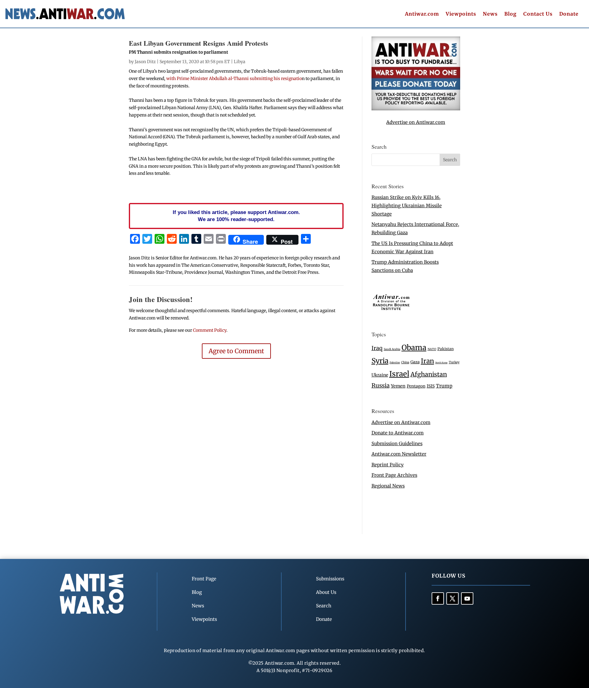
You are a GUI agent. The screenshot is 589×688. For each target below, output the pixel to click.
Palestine (395, 362)
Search (323, 606)
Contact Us (537, 14)
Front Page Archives (394, 475)
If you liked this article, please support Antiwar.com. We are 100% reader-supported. (236, 216)
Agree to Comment (236, 351)
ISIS (431, 386)
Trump (444, 386)
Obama (414, 347)
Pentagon (416, 386)
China (405, 362)
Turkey (454, 362)
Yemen (398, 386)
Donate (569, 14)
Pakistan (445, 348)
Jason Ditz (145, 61)
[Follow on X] (452, 598)
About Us (326, 592)
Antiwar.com (422, 14)
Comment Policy (209, 330)
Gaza (415, 361)
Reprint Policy (387, 465)
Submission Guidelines (396, 443)
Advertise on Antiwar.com (415, 122)
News (490, 14)
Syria (379, 360)
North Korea (441, 362)
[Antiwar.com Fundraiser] (415, 109)
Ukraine (379, 375)
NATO (432, 349)
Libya (239, 61)
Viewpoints (461, 14)
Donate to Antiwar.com (397, 433)
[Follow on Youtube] (467, 598)
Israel (399, 374)
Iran (427, 361)
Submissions (330, 579)
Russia (380, 385)
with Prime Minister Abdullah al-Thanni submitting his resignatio (234, 78)
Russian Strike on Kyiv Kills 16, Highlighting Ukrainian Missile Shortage (406, 205)
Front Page (204, 579)
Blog (510, 14)
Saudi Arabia (392, 349)
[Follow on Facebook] (438, 598)
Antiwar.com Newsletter (398, 454)
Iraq (377, 348)
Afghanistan (428, 374)
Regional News (388, 486)
